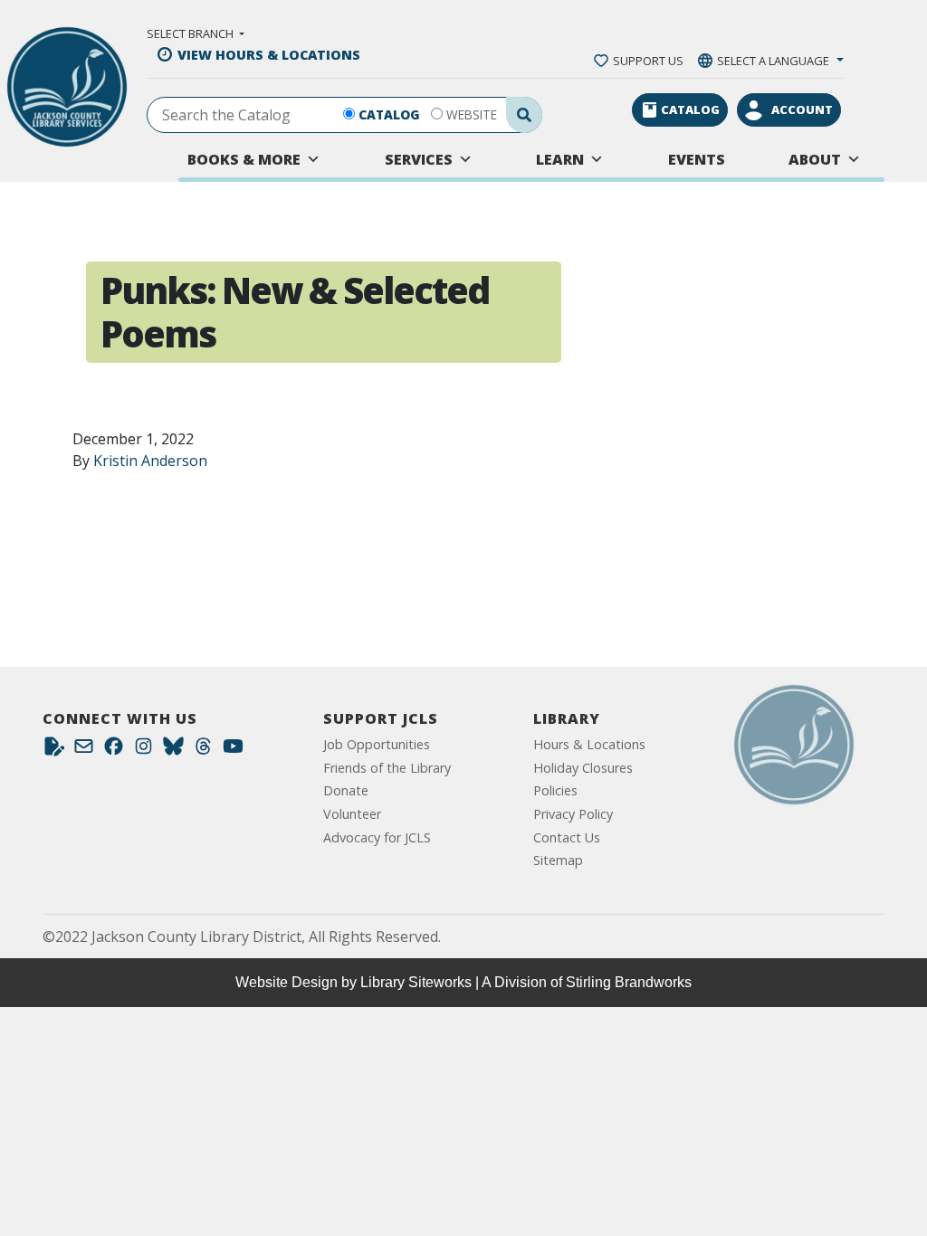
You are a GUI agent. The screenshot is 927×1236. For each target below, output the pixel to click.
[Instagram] (143, 750)
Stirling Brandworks (629, 982)
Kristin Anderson (150, 461)
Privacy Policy (573, 813)
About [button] (814, 159)
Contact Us (566, 837)
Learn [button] (560, 159)
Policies (555, 790)
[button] (195, 33)
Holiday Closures (583, 767)
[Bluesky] (173, 750)
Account (802, 109)
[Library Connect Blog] (54, 750)
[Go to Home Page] (794, 744)
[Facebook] (113, 750)
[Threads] (203, 750)
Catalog (389, 114)
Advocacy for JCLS (377, 837)
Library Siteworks (416, 982)
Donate (345, 790)
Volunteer (352, 813)
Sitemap (558, 860)
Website (471, 114)
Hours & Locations (589, 744)
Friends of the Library (387, 767)
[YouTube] (233, 750)
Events (696, 159)
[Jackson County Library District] (67, 87)
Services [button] (419, 159)
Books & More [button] (244, 159)
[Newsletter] (83, 750)
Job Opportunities (376, 744)
